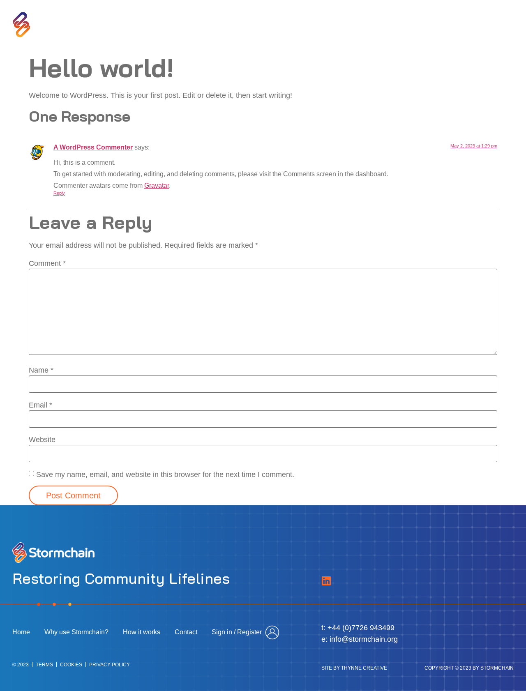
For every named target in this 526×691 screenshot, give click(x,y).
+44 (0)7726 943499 (361, 628)
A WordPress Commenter (93, 147)
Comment (47, 263)
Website (42, 439)
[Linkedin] (326, 581)
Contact (409, 25)
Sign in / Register (467, 25)
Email (40, 405)
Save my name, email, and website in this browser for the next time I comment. (165, 474)
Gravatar (156, 185)
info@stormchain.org (364, 639)
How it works (360, 25)
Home (223, 25)
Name (41, 370)
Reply (59, 193)
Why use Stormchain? (286, 25)
